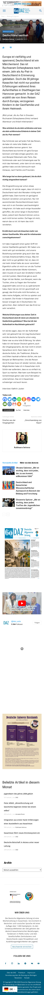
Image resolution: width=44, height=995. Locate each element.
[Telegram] (38, 399)
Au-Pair (18, 410)
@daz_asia (16, 621)
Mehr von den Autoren (29, 463)
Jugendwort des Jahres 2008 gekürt (18, 794)
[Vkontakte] (33, 399)
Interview (26, 410)
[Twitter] (9, 399)
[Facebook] (5, 399)
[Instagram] (29, 399)
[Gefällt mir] (3, 47)
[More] (19, 404)
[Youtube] (38, 963)
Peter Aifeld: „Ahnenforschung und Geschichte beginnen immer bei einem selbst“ (20, 807)
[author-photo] (22, 444)
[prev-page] (4, 514)
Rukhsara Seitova (8, 39)
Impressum (31, 973)
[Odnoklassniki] (24, 399)
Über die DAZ (11, 973)
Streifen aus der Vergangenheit (9, 421)
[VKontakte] (31, 963)
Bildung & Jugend (12, 16)
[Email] (5, 404)
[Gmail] (14, 404)
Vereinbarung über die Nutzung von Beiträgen (21, 975)
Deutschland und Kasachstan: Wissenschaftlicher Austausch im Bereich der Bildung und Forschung (28, 488)
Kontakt (26, 978)
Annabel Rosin (20, 814)
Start (3, 16)
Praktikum (21, 973)
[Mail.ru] (9, 404)
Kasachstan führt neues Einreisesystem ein (22, 833)
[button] (4, 10)
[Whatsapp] (19, 399)
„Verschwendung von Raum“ (33, 421)
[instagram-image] (22, 648)
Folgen (37, 623)
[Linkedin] (14, 399)
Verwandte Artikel (9, 463)
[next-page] (7, 514)
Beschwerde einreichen (22, 947)
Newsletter (18, 978)
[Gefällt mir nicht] (11, 47)
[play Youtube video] (22, 603)
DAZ (17, 797)
